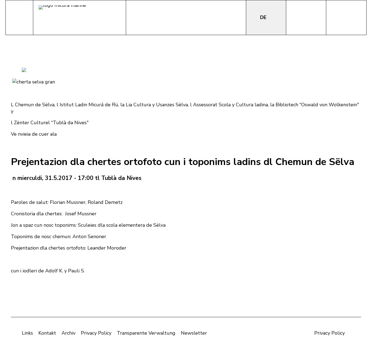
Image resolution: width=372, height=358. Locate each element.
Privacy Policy (96, 333)
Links (27, 333)
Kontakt (47, 333)
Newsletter (194, 333)
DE (264, 17)
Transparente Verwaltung (146, 333)
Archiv (68, 333)
